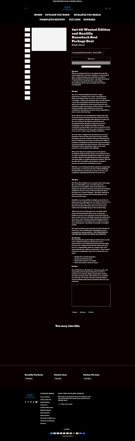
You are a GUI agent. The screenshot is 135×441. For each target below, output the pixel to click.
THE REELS (29, 378)
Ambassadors (45, 415)
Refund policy (45, 413)
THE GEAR (58, 378)
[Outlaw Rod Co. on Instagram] (31, 402)
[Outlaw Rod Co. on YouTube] (36, 402)
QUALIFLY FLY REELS (87, 15)
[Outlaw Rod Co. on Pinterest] (28, 402)
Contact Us (43, 405)
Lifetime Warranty (46, 407)
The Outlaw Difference (48, 418)
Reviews (43, 423)
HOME (38, 15)
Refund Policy (45, 402)
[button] (91, 62)
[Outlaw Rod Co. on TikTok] (34, 402)
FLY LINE (75, 19)
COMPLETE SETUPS (52, 19)
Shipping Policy (45, 410)
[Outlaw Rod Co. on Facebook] (25, 402)
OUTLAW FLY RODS (57, 15)
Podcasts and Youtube (47, 421)
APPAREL (89, 19)
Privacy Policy (45, 397)
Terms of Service (45, 400)
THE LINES (87, 378)
